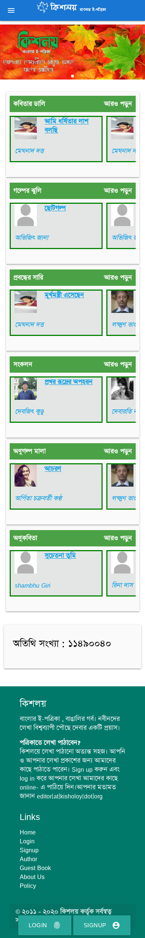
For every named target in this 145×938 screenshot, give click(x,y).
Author (28, 858)
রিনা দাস (122, 585)
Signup (102, 925)
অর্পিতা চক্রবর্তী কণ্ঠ (38, 498)
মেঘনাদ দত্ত (29, 151)
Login (45, 925)
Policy (28, 885)
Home (28, 832)
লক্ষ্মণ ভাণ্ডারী (127, 324)
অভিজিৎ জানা (31, 237)
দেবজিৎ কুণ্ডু (29, 411)
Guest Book (35, 867)
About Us (32, 876)
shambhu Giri (33, 585)
